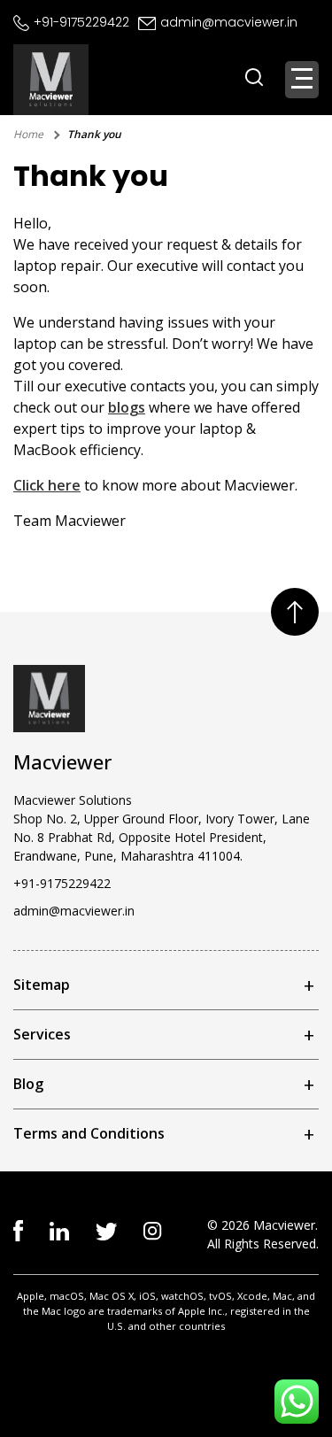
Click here (47, 485)
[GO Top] (295, 612)
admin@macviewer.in (228, 22)
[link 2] (106, 1229)
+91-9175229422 (81, 22)
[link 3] (152, 1229)
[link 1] (59, 1229)
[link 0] (18, 1228)
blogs (126, 407)
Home (28, 134)
